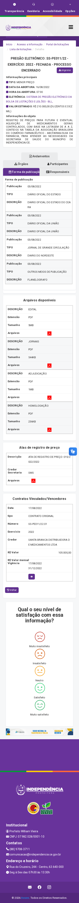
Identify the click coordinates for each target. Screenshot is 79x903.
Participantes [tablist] (58, 164)
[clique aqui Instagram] (49, 887)
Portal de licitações (57, 44)
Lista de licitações (20, 49)
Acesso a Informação (30, 44)
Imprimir (66, 70)
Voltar (13, 590)
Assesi (25, 897)
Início (9, 44)
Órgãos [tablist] (22, 164)
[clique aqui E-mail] (29, 887)
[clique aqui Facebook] (39, 887)
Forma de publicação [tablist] (25, 172)
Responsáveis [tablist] (59, 172)
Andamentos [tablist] (41, 156)
